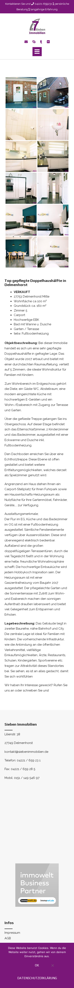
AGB (8, 938)
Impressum (12, 933)
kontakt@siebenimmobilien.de (26, 752)
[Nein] (52, 967)
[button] (37, 51)
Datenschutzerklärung (37, 978)
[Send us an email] (26, 42)
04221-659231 (43, 3)
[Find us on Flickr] (48, 42)
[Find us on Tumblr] (41, 42)
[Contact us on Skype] (33, 42)
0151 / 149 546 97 (26, 778)
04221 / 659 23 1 (28, 760)
